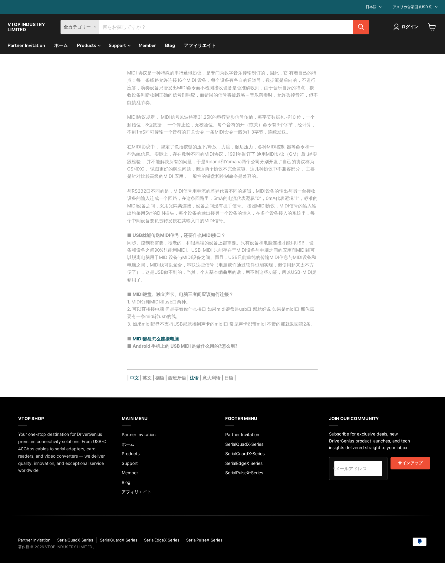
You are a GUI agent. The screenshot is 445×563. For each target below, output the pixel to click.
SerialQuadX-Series (244, 444)
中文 (134, 378)
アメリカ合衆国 (413, 7)
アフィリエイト (200, 45)
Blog (170, 45)
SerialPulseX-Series (244, 472)
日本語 (371, 7)
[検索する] (361, 27)
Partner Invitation (26, 45)
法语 (194, 378)
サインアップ (410, 463)
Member (147, 45)
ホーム (61, 45)
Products (87, 45)
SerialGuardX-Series (245, 453)
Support (118, 45)
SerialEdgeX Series (243, 463)
